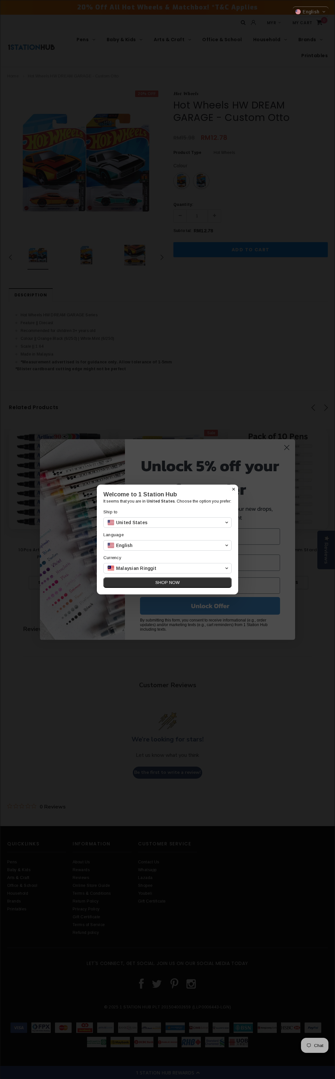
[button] (310, 12)
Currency (112, 557)
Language (113, 534)
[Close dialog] (233, 489)
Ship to (110, 511)
